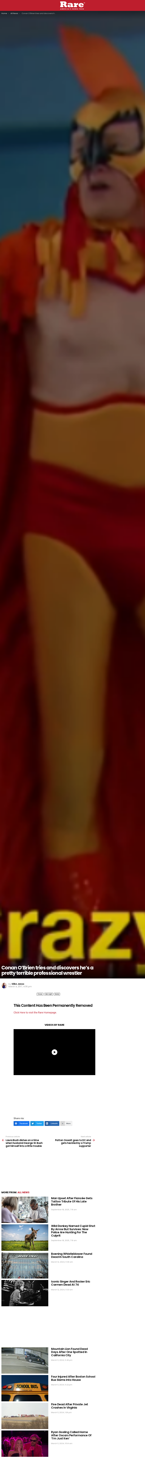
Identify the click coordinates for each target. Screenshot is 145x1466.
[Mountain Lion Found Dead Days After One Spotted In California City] (24, 1360)
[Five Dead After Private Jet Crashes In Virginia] (24, 1416)
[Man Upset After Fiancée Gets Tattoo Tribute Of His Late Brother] (24, 1210)
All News (23, 1192)
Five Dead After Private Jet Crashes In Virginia (69, 1406)
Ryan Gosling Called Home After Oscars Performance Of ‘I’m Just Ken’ (71, 1435)
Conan (40, 994)
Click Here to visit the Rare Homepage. (35, 1012)
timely (57, 994)
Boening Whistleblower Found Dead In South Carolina (71, 1255)
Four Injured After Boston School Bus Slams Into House (73, 1378)
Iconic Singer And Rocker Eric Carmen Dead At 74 (70, 1283)
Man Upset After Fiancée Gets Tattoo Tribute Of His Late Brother (71, 1201)
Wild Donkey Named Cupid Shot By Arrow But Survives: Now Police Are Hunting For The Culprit (73, 1231)
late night (48, 994)
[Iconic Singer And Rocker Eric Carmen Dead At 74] (24, 1293)
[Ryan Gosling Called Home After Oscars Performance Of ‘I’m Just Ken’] (24, 1443)
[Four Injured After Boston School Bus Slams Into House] (24, 1388)
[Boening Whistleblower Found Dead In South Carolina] (24, 1265)
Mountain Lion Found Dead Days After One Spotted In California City (69, 1352)
